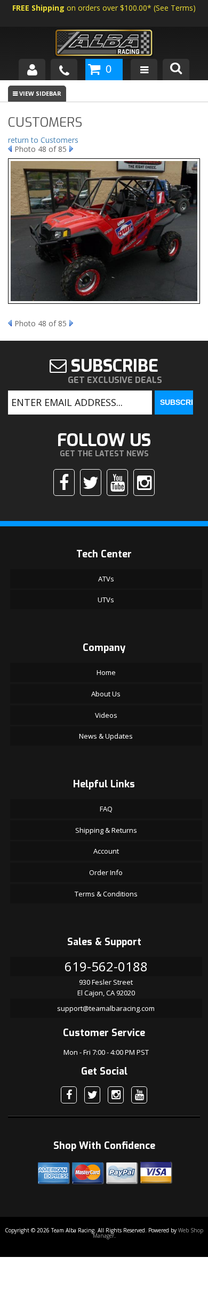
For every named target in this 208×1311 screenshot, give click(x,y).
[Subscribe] (117, 482)
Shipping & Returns (106, 830)
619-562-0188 (106, 966)
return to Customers (43, 140)
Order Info (106, 872)
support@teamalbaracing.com (106, 1008)
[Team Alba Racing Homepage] (104, 44)
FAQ (106, 809)
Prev (10, 148)
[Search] (176, 69)
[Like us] (64, 482)
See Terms (174, 8)
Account (106, 851)
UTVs (106, 599)
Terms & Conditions (106, 894)
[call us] (64, 69)
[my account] (32, 69)
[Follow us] (90, 482)
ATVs (106, 579)
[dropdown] (144, 69)
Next (71, 148)
